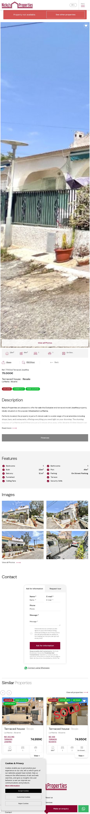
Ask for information (34, 589)
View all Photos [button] (8, 562)
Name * (33, 596)
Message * (34, 615)
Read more (6, 428)
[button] (10, 362)
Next (9, 692)
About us (49, 797)
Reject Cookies (23, 803)
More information (12, 786)
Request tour (55, 589)
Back (56, 362)
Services (48, 802)
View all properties (74, 692)
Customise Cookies (23, 797)
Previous (2, 692)
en (72, 5)
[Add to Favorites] (86, 25)
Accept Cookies (23, 791)
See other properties (65, 14)
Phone (32, 605)
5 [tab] (81, 764)
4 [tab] (63, 764)
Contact (8, 812)
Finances (45, 438)
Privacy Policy (55, 632)
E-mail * (49, 596)
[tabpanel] (22, 725)
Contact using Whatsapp (38, 668)
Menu (83, 4)
